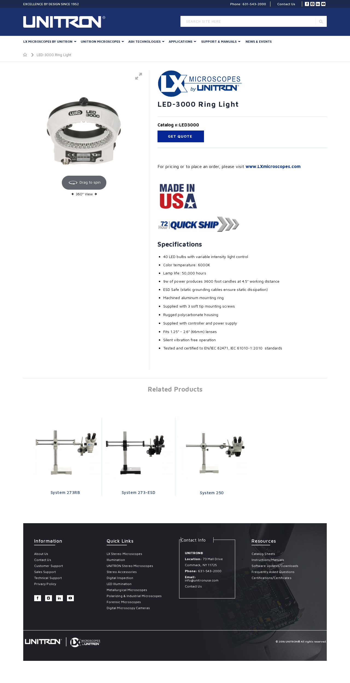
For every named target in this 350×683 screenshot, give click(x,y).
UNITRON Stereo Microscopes (130, 566)
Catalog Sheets (263, 554)
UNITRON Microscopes (100, 41)
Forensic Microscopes (124, 602)
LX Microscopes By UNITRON (47, 41)
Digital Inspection (120, 578)
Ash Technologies (144, 41)
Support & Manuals (219, 41)
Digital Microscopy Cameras (128, 608)
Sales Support (45, 572)
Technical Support (48, 578)
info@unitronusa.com (201, 580)
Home (25, 55)
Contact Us (286, 4)
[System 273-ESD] (138, 453)
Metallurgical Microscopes (127, 590)
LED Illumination (119, 584)
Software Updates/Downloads (275, 566)
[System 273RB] (65, 453)
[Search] (321, 21)
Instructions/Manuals (268, 560)
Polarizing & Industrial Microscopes (134, 596)
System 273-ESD (138, 492)
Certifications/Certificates (271, 578)
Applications (180, 41)
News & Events (259, 41)
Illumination (116, 560)
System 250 (212, 492)
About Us (41, 554)
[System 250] (212, 453)
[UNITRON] (46, 22)
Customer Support (48, 566)
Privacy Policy (45, 584)
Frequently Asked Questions (273, 572)
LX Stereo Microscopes (124, 554)
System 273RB (65, 492)
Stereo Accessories (122, 572)
